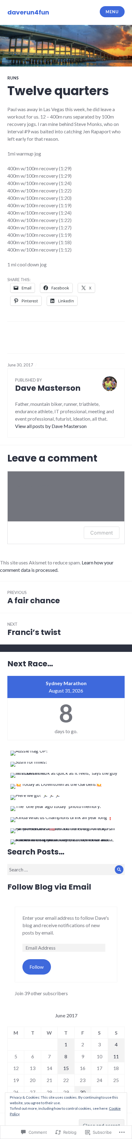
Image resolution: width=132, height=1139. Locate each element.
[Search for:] (66, 869)
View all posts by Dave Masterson (51, 426)
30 (82, 1092)
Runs (13, 77)
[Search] (119, 869)
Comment (101, 533)
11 (116, 1056)
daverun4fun (28, 12)
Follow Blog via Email (49, 887)
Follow (36, 967)
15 (66, 1068)
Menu (112, 11)
